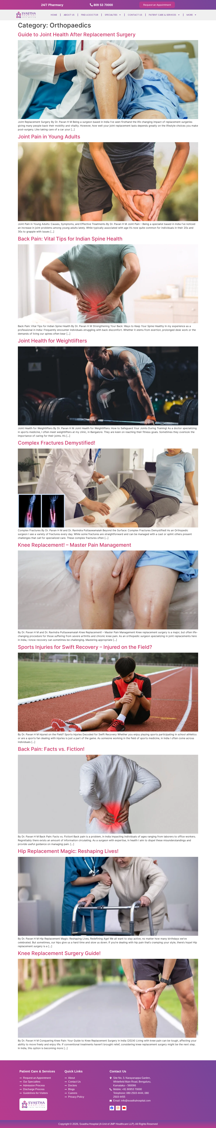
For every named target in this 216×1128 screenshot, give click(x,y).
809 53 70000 (103, 5)
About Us (69, 14)
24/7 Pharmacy (52, 5)
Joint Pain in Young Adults (49, 137)
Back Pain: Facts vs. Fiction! (51, 749)
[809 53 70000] (91, 4)
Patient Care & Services (162, 14)
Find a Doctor (89, 14)
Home (54, 14)
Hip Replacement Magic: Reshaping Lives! (68, 851)
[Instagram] (118, 1108)
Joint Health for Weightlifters (52, 341)
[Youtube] (124, 1108)
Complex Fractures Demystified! (56, 443)
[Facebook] (112, 1108)
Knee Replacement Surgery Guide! (59, 953)
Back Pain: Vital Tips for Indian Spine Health (70, 239)
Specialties (111, 14)
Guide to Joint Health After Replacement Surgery (77, 34)
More (190, 14)
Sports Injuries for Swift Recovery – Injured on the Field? (85, 647)
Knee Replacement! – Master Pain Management (74, 545)
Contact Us (135, 14)
